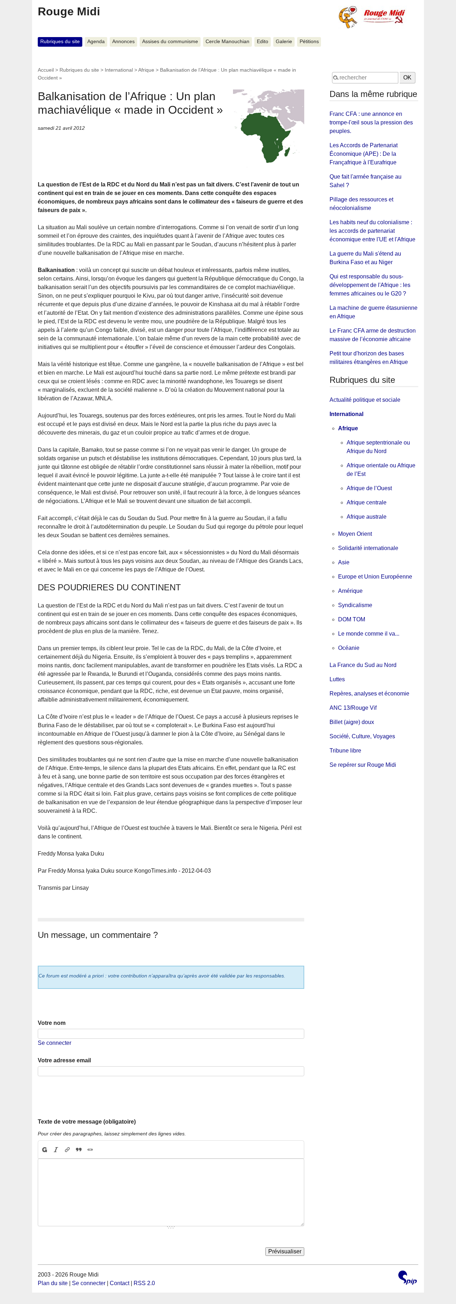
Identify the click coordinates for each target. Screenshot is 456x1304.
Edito (262, 41)
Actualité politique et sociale (365, 400)
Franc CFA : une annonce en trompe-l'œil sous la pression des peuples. (371, 122)
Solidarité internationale (368, 548)
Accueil (46, 70)
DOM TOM (351, 619)
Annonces (123, 41)
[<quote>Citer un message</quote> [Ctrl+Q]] (78, 1150)
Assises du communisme (170, 41)
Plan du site (53, 1283)
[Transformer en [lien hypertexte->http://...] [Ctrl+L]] (67, 1150)
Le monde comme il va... (368, 634)
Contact (119, 1283)
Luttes (337, 679)
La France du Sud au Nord (363, 665)
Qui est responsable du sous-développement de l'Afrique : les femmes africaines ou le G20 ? (370, 285)
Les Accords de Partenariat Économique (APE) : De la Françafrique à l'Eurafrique (364, 153)
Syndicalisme (355, 605)
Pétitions (309, 41)
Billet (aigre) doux (352, 722)
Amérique (350, 591)
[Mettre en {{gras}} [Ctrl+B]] (44, 1150)
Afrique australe (367, 517)
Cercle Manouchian (227, 41)
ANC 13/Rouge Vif (353, 708)
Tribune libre (345, 751)
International (119, 70)
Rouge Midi (69, 11)
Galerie (284, 41)
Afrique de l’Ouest (369, 488)
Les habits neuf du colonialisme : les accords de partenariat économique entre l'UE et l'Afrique (372, 230)
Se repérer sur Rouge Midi (363, 765)
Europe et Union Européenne (375, 577)
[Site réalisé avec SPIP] (407, 1278)
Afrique (146, 70)
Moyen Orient (355, 534)
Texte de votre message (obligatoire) (87, 1122)
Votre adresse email (64, 1060)
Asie (343, 562)
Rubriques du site (60, 41)
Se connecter (54, 1043)
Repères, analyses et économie (369, 693)
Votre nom (52, 1023)
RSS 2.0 (144, 1283)
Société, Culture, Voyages (362, 736)
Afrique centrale (367, 502)
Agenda (96, 41)
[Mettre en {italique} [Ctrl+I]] (56, 1150)
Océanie (348, 648)
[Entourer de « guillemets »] (90, 1150)
